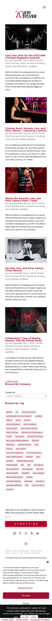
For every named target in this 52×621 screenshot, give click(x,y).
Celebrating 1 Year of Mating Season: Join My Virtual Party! (23, 339)
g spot (9, 436)
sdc (22, 465)
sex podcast (27, 469)
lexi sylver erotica (35, 436)
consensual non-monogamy (18, 416)
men (37, 444)
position (9, 461)
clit (17, 412)
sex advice (38, 465)
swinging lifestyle (14, 485)
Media (8, 66)
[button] (47, 562)
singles (29, 477)
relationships (11, 465)
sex (28, 465)
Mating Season (22, 349)
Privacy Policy (22, 619)
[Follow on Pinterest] (31, 533)
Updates (32, 66)
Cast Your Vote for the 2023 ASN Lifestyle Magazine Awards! (25, 56)
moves (9, 448)
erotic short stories (29, 428)
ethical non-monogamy (31, 432)
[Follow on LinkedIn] (37, 533)
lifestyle (35, 440)
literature (10, 444)
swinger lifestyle (13, 481)
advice (9, 412)
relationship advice (25, 461)
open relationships (14, 456)
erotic (18, 420)
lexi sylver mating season (17, 440)
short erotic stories (14, 477)
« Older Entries (11, 381)
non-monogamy (34, 452)
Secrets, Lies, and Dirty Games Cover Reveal (24, 269)
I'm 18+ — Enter (29, 617)
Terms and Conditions (40, 619)
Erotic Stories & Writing (32, 63)
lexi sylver (19, 436)
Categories (10, 392)
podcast (29, 456)
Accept (26, 595)
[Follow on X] (26, 533)
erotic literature (13, 424)
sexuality (25, 473)
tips (26, 485)
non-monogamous (14, 452)
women (9, 489)
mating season (24, 444)
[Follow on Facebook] (20, 533)
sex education (12, 469)
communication (29, 412)
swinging (40, 481)
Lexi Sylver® (14, 60)
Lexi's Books (11, 139)
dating (9, 420)
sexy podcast (38, 473)
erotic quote (11, 428)
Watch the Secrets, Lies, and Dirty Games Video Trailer (23, 199)
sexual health (12, 473)
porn (38, 456)
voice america (38, 485)
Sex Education (20, 66)
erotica (27, 420)
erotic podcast (30, 424)
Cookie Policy (8, 619)
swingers (28, 481)
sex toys (39, 469)
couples (38, 416)
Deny (26, 603)
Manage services (25, 588)
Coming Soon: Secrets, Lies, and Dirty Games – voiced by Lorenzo (26, 129)
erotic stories (12, 432)
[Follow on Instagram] (14, 533)
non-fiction (21, 448)
